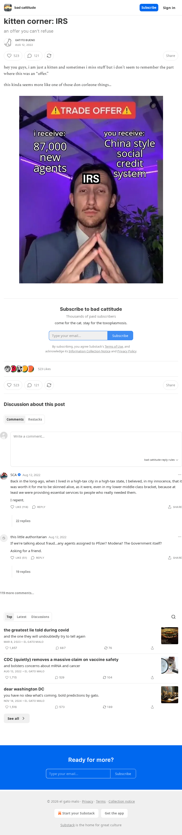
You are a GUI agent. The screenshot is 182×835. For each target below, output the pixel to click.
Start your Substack (78, 813)
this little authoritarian (28, 536)
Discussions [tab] (40, 617)
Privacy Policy (126, 351)
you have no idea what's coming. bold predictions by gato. (51, 695)
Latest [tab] (22, 617)
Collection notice (122, 801)
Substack (67, 825)
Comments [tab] (15, 419)
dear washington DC (24, 689)
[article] (91, 639)
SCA (13, 474)
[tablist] (24, 419)
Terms (101, 801)
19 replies (23, 572)
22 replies (23, 521)
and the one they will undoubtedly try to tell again (44, 636)
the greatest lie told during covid (36, 630)
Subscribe (148, 7)
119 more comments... (17, 593)
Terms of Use (114, 346)
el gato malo (33, 641)
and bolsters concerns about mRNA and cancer (42, 665)
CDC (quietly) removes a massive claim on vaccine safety (61, 659)
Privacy (87, 801)
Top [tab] (9, 617)
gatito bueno (25, 40)
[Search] (173, 617)
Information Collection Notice (89, 351)
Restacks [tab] (35, 419)
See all (13, 718)
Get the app (114, 813)
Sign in (169, 7)
